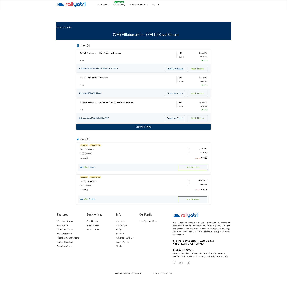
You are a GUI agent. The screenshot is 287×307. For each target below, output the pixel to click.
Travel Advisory (64, 246)
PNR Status (62, 225)
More (154, 4)
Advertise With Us (124, 237)
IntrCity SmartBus (147, 221)
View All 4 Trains (143, 126)
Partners (120, 233)
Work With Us (122, 242)
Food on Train (93, 229)
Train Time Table (65, 229)
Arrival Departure (65, 242)
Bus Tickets (92, 221)
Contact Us (121, 225)
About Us (120, 221)
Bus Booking (119, 4)
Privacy (168, 273)
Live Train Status (65, 221)
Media (119, 246)
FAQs (118, 229)
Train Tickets (103, 4)
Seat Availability (64, 233)
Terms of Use (157, 273)
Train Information (137, 4)
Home (58, 27)
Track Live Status (175, 68)
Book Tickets (197, 68)
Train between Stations (68, 237)
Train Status (67, 27)
